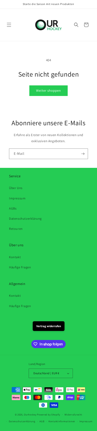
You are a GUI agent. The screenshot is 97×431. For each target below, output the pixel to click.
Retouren (16, 229)
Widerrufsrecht (73, 414)
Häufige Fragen (20, 267)
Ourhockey (30, 414)
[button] (9, 25)
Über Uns (16, 188)
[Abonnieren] (83, 153)
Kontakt (15, 257)
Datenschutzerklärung (25, 219)
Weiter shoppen (48, 90)
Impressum (17, 198)
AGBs (12, 208)
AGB (41, 421)
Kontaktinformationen (61, 421)
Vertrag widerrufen (48, 326)
